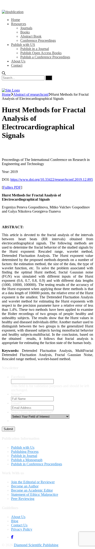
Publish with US (23, 45)
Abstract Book (31, 36)
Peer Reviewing (22, 499)
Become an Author (25, 486)
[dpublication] (13, 12)
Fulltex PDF (12, 187)
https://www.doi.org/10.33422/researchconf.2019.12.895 (51, 179)
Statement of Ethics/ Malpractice (34, 494)
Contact (16, 65)
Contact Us (19, 525)
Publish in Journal (24, 456)
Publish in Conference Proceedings (36, 464)
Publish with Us (22, 447)
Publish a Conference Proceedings (45, 57)
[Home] (11, 90)
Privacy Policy (21, 529)
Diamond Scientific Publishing (36, 545)
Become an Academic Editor (32, 490)
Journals (26, 28)
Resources (18, 24)
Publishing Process (25, 452)
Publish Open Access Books (41, 53)
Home (15, 20)
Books (25, 32)
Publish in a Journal (34, 49)
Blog (14, 521)
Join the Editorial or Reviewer (33, 482)
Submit (8, 429)
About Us (18, 61)
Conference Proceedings (38, 40)
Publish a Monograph (26, 460)
